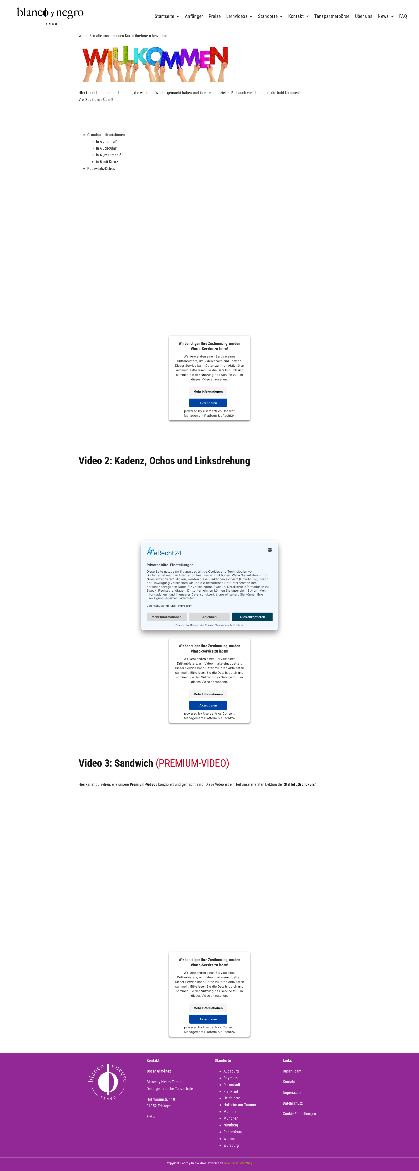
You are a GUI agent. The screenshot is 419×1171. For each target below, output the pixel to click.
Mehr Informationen (208, 391)
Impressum (292, 1092)
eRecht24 (228, 415)
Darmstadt (231, 1084)
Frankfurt (230, 1091)
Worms (229, 1138)
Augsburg (231, 1071)
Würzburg (231, 1145)
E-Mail (152, 1116)
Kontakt (289, 1081)
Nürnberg (230, 1125)
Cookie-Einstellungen (299, 1113)
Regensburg (232, 1132)
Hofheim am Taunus (239, 1104)
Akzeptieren (208, 403)
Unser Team (292, 1071)
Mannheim (231, 1111)
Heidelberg (231, 1098)
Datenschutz (293, 1103)
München (230, 1118)
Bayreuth (230, 1078)
